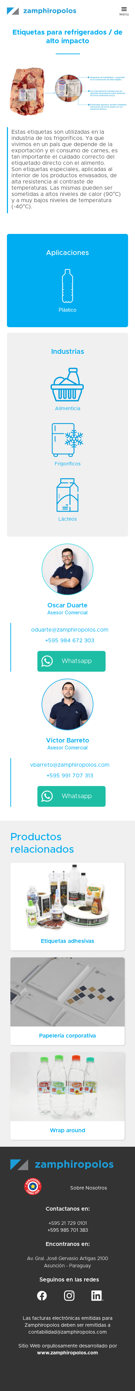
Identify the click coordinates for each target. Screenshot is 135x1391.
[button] (124, 10)
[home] (39, 7)
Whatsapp (77, 661)
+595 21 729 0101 (67, 1223)
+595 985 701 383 (67, 1230)
